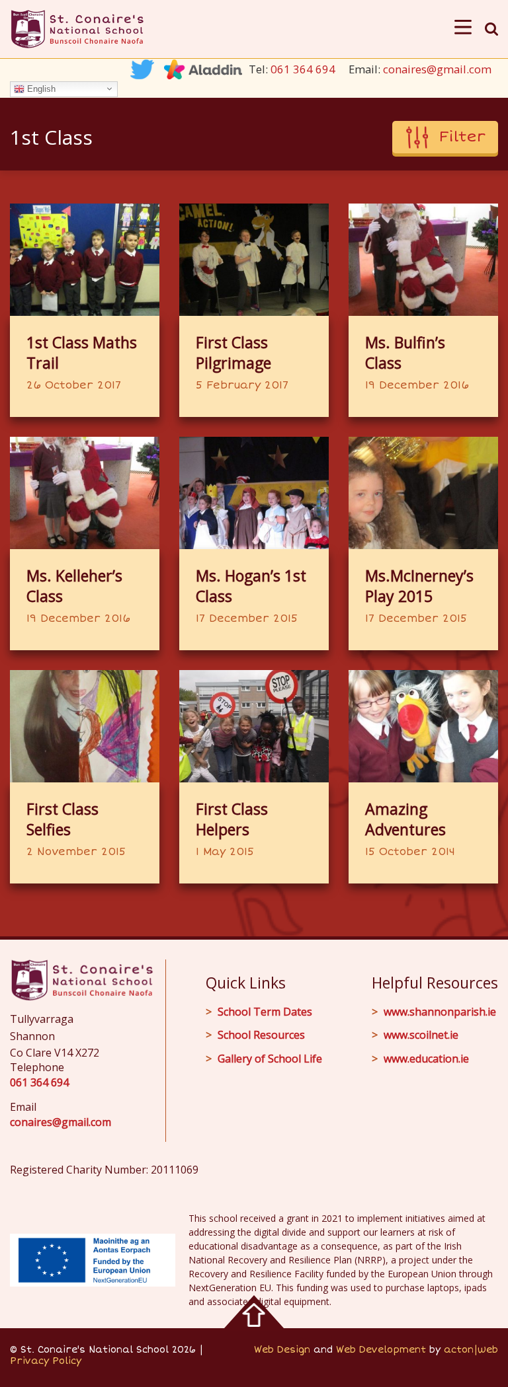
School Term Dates (265, 1011)
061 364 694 (303, 69)
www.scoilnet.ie (421, 1035)
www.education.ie (426, 1058)
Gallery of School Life (270, 1058)
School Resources (261, 1035)
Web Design (282, 1349)
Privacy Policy (45, 1361)
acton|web (471, 1349)
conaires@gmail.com (437, 69)
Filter (462, 137)
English (40, 88)
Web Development (381, 1349)
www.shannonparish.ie (440, 1011)
